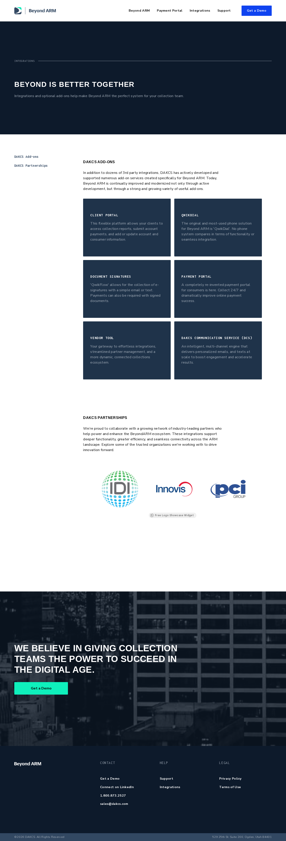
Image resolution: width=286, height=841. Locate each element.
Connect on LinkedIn (117, 787)
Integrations (170, 787)
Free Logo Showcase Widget (174, 515)
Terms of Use (230, 787)
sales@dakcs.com (114, 803)
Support (166, 778)
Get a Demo (256, 10)
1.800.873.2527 (113, 795)
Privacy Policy (230, 778)
